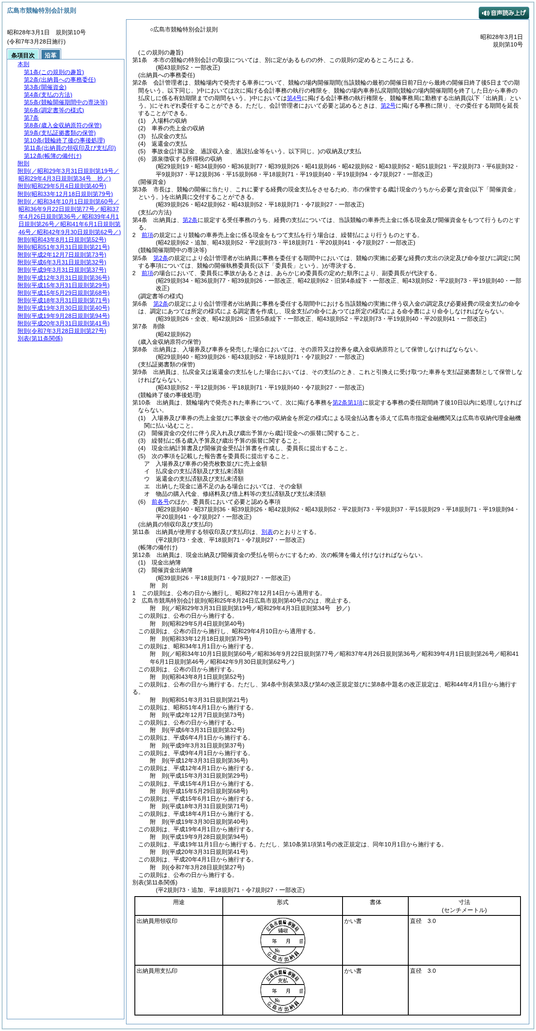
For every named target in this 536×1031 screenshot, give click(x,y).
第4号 (294, 98)
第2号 (388, 105)
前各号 (160, 501)
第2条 (190, 220)
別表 (267, 531)
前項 (147, 235)
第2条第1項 (347, 402)
